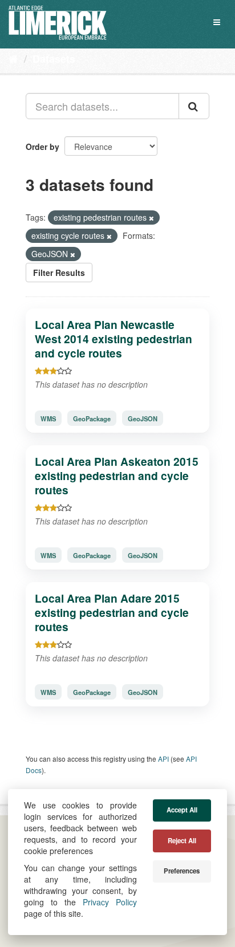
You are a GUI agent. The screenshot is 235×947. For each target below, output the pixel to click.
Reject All (182, 841)
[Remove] (151, 217)
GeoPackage (92, 418)
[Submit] (194, 106)
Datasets (54, 58)
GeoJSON (142, 418)
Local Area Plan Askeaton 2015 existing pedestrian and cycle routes (116, 475)
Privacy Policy (110, 902)
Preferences (182, 871)
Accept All (182, 810)
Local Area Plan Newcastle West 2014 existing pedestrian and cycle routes (113, 338)
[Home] (13, 58)
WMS (48, 418)
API (163, 758)
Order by (42, 146)
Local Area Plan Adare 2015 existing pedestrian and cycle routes (112, 612)
